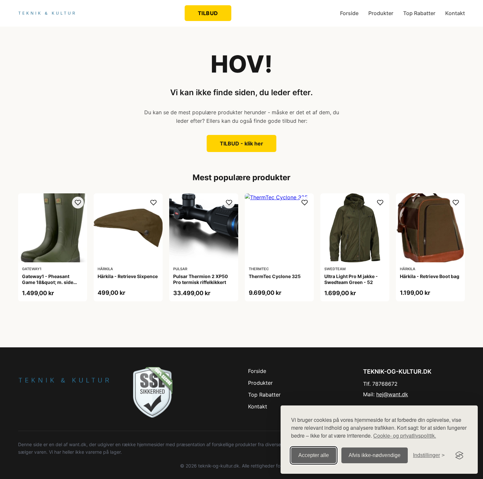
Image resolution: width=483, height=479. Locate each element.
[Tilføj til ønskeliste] (78, 202)
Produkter (380, 13)
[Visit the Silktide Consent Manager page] (459, 455)
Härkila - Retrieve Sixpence (128, 276)
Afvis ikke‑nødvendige (375, 455)
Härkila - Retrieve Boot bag (429, 276)
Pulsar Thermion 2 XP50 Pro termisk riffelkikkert (200, 279)
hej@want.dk (392, 394)
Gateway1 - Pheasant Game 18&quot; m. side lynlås (47, 282)
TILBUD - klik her (241, 143)
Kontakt (455, 13)
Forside (349, 13)
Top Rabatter (419, 13)
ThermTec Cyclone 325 (275, 276)
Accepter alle (313, 455)
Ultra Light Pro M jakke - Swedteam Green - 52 (351, 279)
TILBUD (208, 13)
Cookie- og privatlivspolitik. (404, 435)
